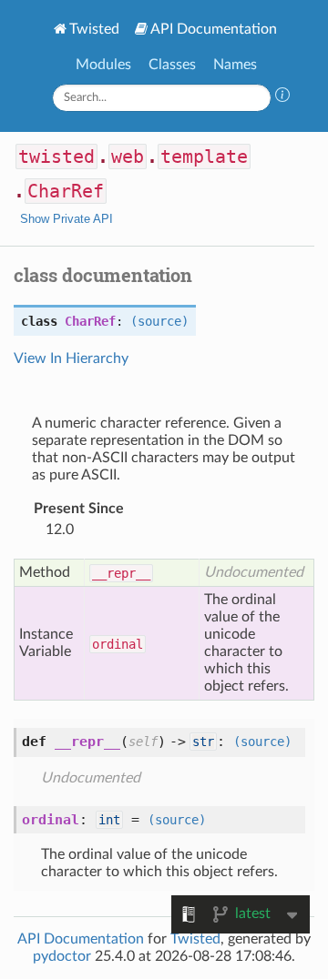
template (204, 156)
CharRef (65, 191)
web (127, 156)
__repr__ (121, 573)
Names (235, 64)
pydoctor (62, 956)
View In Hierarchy (71, 358)
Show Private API (66, 219)
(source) (159, 321)
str (203, 741)
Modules (103, 64)
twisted (56, 156)
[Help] (282, 97)
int (109, 819)
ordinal (117, 644)
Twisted (94, 29)
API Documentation (213, 29)
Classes (172, 64)
